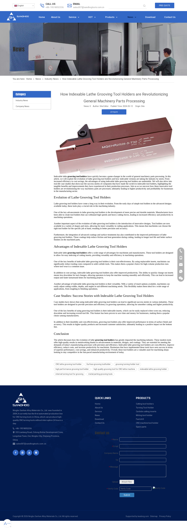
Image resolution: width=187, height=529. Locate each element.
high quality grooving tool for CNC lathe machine (114, 369)
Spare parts (141, 427)
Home (97, 404)
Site (143, 106)
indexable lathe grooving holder (153, 369)
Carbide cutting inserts (146, 411)
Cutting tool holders (145, 404)
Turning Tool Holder (145, 408)
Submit (127, 495)
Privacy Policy (165, 516)
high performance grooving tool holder (72, 369)
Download (99, 419)
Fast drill (140, 419)
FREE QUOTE (164, 5)
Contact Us (99, 423)
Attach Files (127, 482)
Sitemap (154, 516)
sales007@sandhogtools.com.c (30, 444)
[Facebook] (15, 452)
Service (98, 411)
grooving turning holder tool (127, 364)
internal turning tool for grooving (69, 374)
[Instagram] (36, 452)
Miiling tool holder (144, 415)
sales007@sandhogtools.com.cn (88, 7)
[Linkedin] (22, 452)
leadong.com (143, 516)
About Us (99, 408)
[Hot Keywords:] (144, 5)
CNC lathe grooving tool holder (69, 364)
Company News (22, 106)
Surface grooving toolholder (99, 364)
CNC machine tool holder (147, 423)
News (97, 415)
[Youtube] (29, 452)
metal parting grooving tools (100, 374)
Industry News (22, 100)
